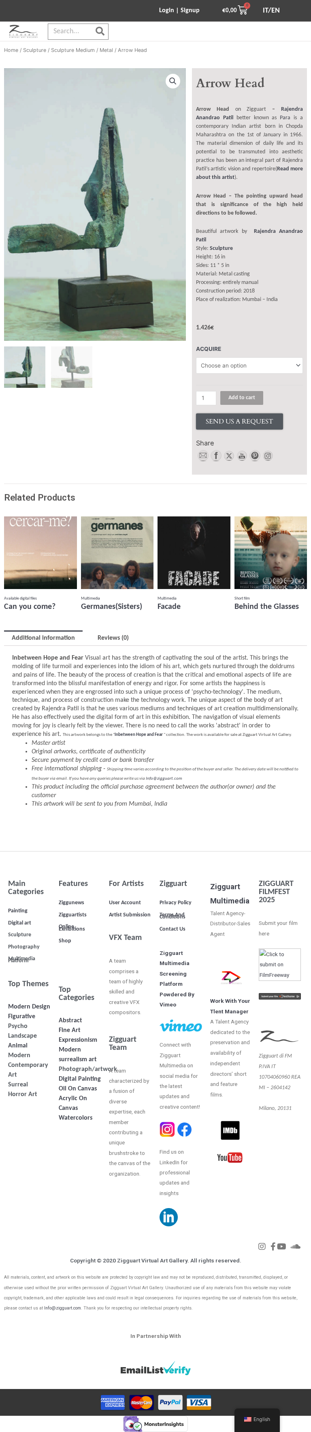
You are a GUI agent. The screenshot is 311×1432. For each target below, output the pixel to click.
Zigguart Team (122, 1044)
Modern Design (29, 1007)
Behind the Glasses (266, 607)
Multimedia (90, 598)
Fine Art (70, 1030)
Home (11, 50)
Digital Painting (80, 1079)
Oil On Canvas (78, 1089)
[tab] (43, 638)
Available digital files (20, 598)
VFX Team (125, 938)
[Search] (100, 31)
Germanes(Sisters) (111, 607)
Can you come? (29, 607)
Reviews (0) (113, 638)
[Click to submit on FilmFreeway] (280, 964)
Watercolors (75, 1118)
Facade (169, 607)
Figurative (21, 1016)
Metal (106, 50)
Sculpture (34, 50)
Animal (18, 1046)
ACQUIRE (208, 349)
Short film (242, 598)
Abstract (70, 1020)
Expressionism (78, 1040)
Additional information (43, 638)
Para (285, 118)
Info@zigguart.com (164, 778)
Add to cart (241, 398)
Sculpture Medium (73, 50)
